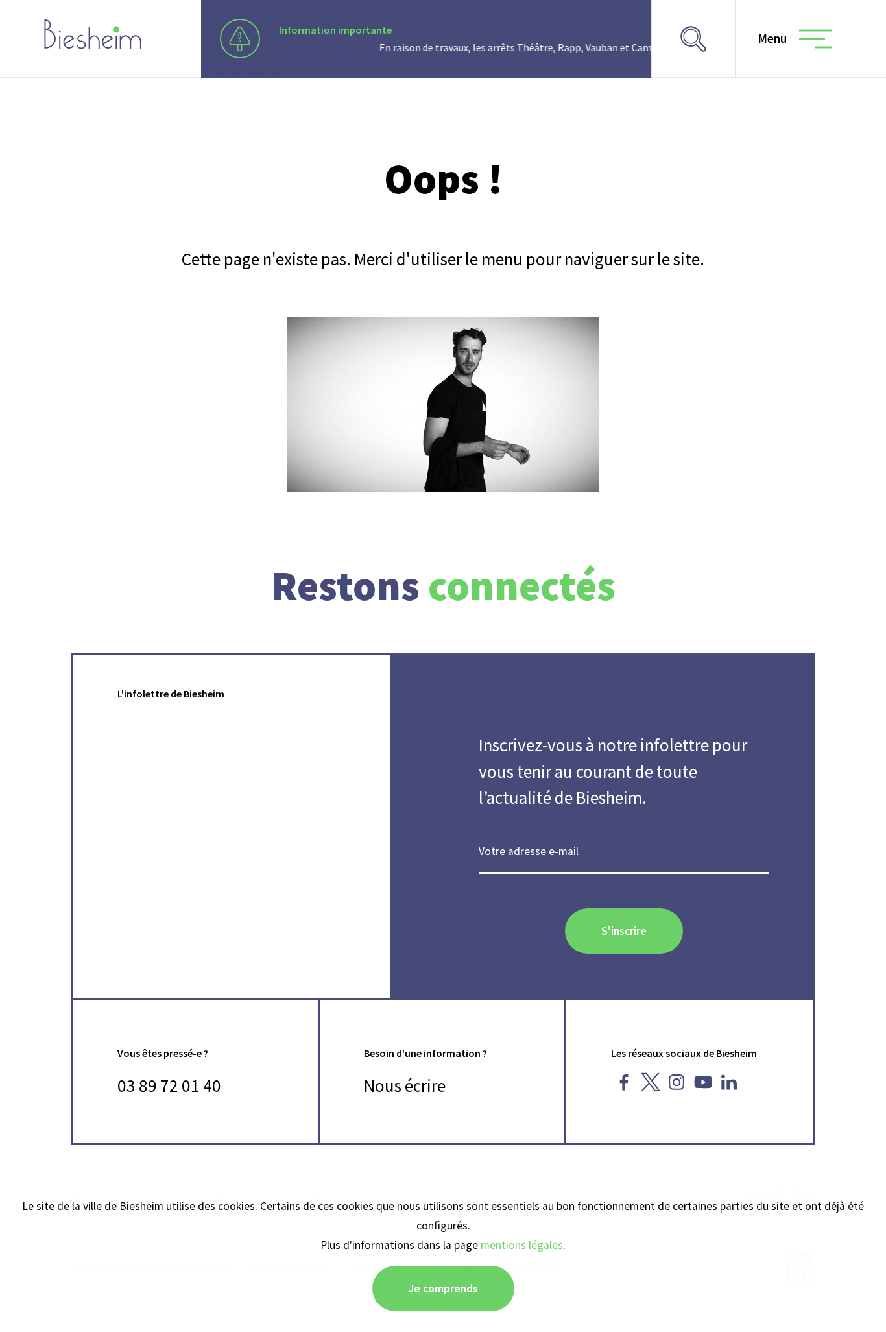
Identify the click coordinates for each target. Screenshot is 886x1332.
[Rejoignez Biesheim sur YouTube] (702, 1082)
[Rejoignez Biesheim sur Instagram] (677, 1082)
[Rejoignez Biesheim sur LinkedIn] (729, 1082)
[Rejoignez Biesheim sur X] (650, 1082)
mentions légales (522, 1245)
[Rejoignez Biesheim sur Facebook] (624, 1082)
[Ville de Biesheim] (92, 34)
